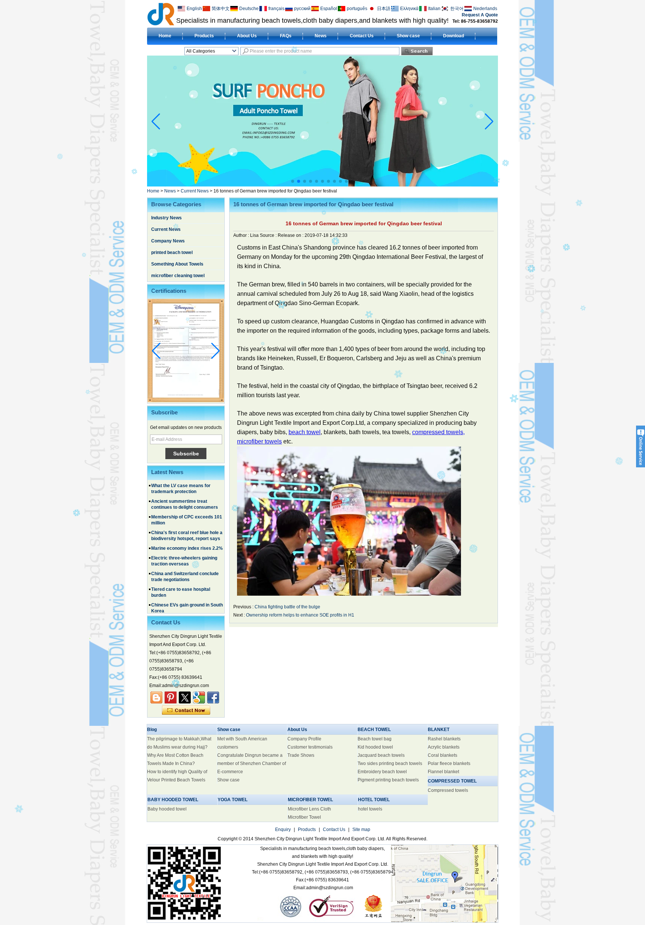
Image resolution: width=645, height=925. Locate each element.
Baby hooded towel (167, 809)
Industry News (166, 217)
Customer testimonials (310, 747)
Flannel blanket (443, 771)
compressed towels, (438, 432)
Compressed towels (448, 790)
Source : (269, 235)
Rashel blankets (444, 738)
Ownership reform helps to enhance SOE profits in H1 (300, 615)
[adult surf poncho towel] (322, 185)
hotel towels (370, 809)
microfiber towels (259, 441)
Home (165, 35)
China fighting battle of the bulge (287, 606)
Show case (408, 35)
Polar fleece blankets (449, 763)
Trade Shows (300, 755)
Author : (241, 235)
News (321, 35)
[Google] (199, 697)
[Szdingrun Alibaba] (156, 697)
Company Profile (304, 738)
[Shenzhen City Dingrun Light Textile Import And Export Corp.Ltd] (160, 13)
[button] (292, 181)
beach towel (305, 432)
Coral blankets (442, 755)
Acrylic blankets (443, 747)
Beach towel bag (375, 738)
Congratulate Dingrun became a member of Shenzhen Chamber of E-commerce (251, 763)
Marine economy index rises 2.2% (187, 529)
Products (204, 35)
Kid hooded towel (375, 747)
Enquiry (283, 829)
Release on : (291, 235)
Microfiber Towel (304, 817)
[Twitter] (185, 697)
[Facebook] (213, 697)
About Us (247, 35)
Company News (168, 241)
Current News (195, 191)
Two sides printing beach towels (390, 763)
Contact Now (186, 710)
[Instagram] (171, 697)
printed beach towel (172, 252)
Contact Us (362, 35)
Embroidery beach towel (382, 771)
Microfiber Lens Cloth (309, 809)
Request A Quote (480, 15)
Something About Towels (177, 264)
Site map (361, 829)
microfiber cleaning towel (178, 275)
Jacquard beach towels (381, 755)
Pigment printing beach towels (388, 780)
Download (453, 35)
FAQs (286, 35)
